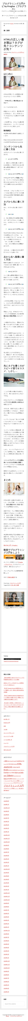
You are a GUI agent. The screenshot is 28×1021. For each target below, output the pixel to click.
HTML (12, 585)
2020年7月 (6, 910)
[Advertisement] (14, 638)
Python (10, 772)
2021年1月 (6, 889)
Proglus (6, 772)
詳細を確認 (11, 577)
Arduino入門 (7, 722)
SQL (5, 776)
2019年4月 (6, 947)
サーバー (21, 780)
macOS (18, 767)
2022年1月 (6, 866)
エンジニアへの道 (8, 736)
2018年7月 (6, 978)
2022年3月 (6, 859)
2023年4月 (6, 825)
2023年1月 (6, 831)
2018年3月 (6, 992)
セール (11, 782)
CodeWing (19, 761)
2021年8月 (6, 876)
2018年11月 (7, 964)
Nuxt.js (22, 770)
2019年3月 (6, 951)
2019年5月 (6, 944)
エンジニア (8, 781)
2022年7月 (6, 852)
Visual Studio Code (17, 775)
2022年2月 (6, 862)
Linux (14, 767)
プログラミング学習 (9, 788)
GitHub (12, 764)
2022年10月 (7, 842)
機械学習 (7, 790)
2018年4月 (6, 988)
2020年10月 (7, 900)
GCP (7, 764)
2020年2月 (6, 923)
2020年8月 (6, 906)
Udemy (10, 775)
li (12, 767)
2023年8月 (6, 814)
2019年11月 (7, 930)
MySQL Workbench (13, 770)
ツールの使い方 (8, 739)
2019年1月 (6, 958)
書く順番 (16, 585)
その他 (5, 729)
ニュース (6, 743)
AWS (5, 726)
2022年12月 (7, 835)
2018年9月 (6, 971)
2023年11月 (7, 808)
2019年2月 (6, 954)
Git (9, 764)
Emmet (5, 764)
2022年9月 (6, 845)
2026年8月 (6, 801)
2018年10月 (7, 968)
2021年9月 (6, 872)
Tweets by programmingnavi (11, 661)
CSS (23, 761)
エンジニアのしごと (9, 733)
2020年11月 (7, 896)
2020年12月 (7, 893)
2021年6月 (6, 879)
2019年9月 (6, 934)
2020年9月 (6, 903)
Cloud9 (14, 761)
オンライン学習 (15, 781)
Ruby (13, 772)
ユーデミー (17, 788)
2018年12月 (7, 961)
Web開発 (10, 778)
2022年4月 (6, 855)
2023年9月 (6, 811)
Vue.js (6, 779)
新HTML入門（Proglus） (11, 545)
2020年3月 (6, 920)
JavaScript (8, 767)
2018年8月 (6, 975)
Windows (14, 778)
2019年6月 (6, 940)
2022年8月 (6, 849)
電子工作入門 (7, 750)
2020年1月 (6, 927)
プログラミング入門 (15, 583)
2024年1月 (6, 804)
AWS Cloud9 (10, 761)
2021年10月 (7, 869)
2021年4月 (6, 883)
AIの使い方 (6, 719)
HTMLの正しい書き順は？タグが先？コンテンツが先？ (14, 44)
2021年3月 (6, 886)
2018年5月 (6, 985)
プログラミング (18, 783)
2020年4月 (6, 917)
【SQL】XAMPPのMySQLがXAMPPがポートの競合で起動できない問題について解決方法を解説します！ (14, 697)
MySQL (6, 770)
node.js (19, 770)
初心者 (20, 788)
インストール (19, 778)
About (7, 1016)
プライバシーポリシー (16, 1016)
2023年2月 (6, 828)
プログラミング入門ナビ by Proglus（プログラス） (14, 6)
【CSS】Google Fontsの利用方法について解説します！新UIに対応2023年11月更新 (14, 690)
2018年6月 (6, 981)
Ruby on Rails (19, 772)
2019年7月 (6, 937)
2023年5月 (6, 821)
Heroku (15, 764)
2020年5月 (6, 913)
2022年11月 (7, 838)
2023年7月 (6, 818)
